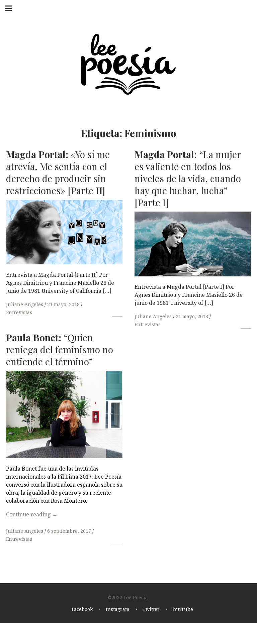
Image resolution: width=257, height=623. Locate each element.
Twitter (151, 609)
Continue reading (32, 514)
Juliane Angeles (25, 304)
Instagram (118, 609)
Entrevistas (19, 312)
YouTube (182, 609)
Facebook (82, 609)
